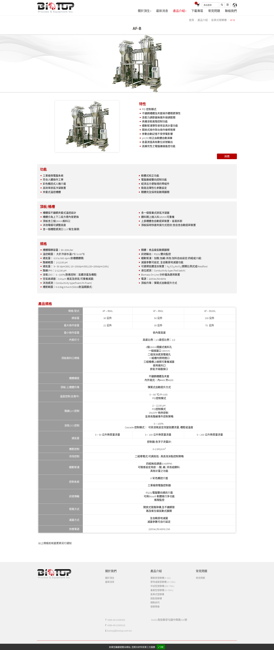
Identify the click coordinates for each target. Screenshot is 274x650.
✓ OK (161, 647)
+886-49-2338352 (116, 619)
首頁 (191, 20)
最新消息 (162, 11)
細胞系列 (155, 602)
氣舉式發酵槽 (219, 20)
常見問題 (214, 11)
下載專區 (197, 11)
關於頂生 (109, 577)
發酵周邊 (155, 606)
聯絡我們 (231, 11)
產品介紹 (203, 20)
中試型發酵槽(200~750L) (162, 586)
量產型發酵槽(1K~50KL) (161, 590)
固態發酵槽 (156, 598)
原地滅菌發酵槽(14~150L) (162, 581)
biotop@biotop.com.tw (119, 630)
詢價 (226, 156)
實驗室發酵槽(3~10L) (160, 577)
